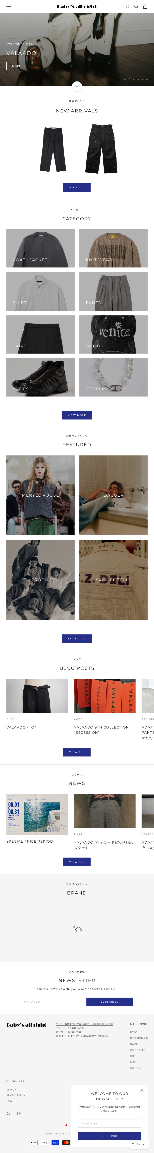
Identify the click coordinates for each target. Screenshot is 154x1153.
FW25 (78, 834)
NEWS (133, 1032)
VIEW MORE (77, 415)
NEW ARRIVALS (139, 1038)
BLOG (10, 719)
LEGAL (10, 1101)
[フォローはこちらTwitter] (8, 1113)
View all (77, 187)
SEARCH (11, 1089)
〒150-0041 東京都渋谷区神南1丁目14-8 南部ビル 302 (84, 1024)
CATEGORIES (137, 1050)
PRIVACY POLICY (15, 1095)
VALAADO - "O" (21, 727)
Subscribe (110, 1135)
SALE (133, 1056)
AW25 (78, 719)
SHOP (133, 1062)
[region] (77, 43)
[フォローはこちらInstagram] (19, 1113)
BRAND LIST (77, 638)
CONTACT (136, 1067)
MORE (16, 66)
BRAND (134, 1044)
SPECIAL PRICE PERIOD (29, 841)
